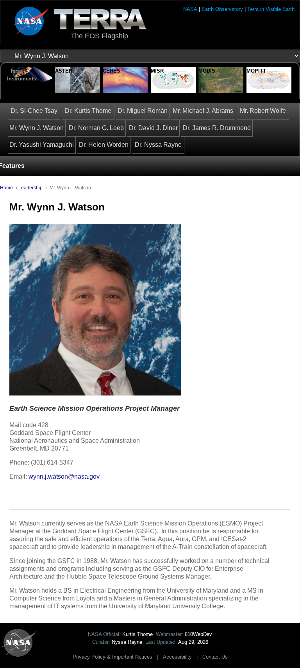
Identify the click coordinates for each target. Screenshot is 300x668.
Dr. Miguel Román (143, 110)
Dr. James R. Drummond (217, 128)
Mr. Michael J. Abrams (203, 110)
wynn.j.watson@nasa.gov (64, 476)
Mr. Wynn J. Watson (36, 128)
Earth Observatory (222, 9)
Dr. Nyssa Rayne (158, 144)
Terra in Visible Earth (271, 9)
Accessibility (177, 657)
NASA (190, 9)
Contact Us (215, 657)
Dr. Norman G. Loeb (96, 128)
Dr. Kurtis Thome (88, 110)
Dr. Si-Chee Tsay (34, 110)
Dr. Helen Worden (104, 144)
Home (6, 188)
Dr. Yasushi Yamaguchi (41, 144)
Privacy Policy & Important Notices (112, 657)
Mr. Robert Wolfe (263, 110)
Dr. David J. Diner (153, 128)
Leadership (30, 188)
